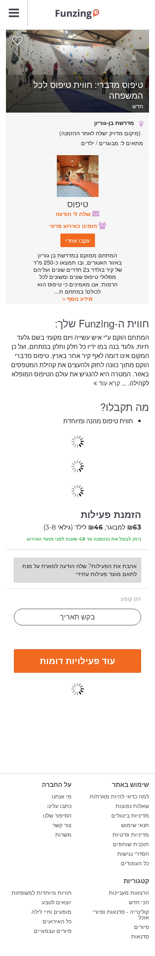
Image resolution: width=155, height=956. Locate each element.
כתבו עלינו (59, 806)
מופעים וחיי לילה (51, 912)
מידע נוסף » (77, 298)
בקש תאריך (77, 617)
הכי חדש (139, 902)
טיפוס (77, 203)
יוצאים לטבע (57, 902)
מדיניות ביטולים (130, 815)
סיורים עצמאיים (53, 931)
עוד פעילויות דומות (77, 660)
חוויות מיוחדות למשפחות (42, 893)
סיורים (141, 927)
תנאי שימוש (135, 825)
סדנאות (140, 936)
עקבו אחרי (78, 240)
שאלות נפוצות (132, 806)
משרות (63, 834)
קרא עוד (108, 382)
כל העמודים (135, 863)
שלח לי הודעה (74, 214)
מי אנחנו (62, 796)
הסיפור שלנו (57, 815)
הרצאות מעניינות (129, 893)
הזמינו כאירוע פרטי (74, 226)
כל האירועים (57, 921)
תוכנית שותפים (131, 844)
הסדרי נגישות (133, 854)
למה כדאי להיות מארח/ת (119, 796)
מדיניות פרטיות (130, 834)
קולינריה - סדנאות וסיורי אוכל (121, 915)
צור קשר (62, 825)
